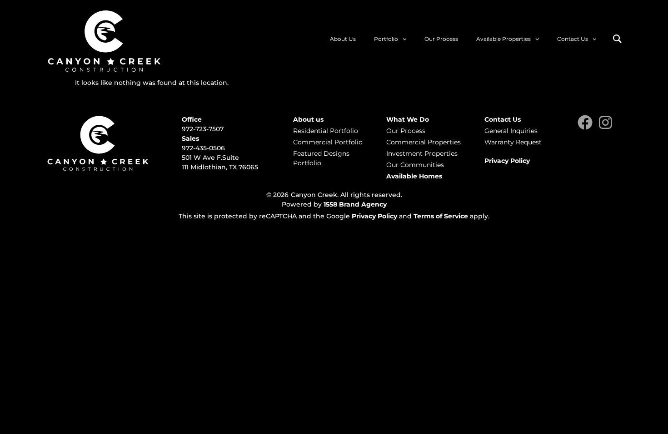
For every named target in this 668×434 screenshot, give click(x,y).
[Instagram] (605, 122)
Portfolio (386, 38)
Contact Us (572, 38)
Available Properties (503, 38)
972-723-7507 (203, 129)
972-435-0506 (203, 148)
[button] (617, 38)
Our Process (441, 38)
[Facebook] (585, 122)
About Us (343, 38)
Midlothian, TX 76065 (224, 167)
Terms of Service (441, 216)
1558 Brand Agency (355, 204)
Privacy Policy (374, 216)
